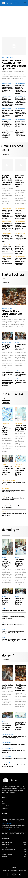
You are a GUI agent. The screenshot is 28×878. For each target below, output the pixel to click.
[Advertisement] (14, 20)
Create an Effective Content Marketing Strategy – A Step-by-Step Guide (13, 632)
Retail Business (18, 423)
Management (5, 464)
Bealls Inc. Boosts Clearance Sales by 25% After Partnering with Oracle (20, 124)
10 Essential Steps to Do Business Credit (14, 758)
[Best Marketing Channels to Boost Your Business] (20, 591)
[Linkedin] (12, 874)
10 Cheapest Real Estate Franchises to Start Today (20, 347)
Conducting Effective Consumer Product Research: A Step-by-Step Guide (14, 640)
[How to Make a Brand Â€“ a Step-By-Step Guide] (7, 336)
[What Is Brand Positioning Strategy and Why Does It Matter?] (20, 547)
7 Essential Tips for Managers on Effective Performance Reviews (7, 470)
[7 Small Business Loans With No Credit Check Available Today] (20, 673)
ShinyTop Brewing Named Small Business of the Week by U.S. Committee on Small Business (20, 89)
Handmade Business (7, 308)
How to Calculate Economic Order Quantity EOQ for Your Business (20, 428)
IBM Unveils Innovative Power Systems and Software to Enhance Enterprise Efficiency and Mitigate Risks (7, 101)
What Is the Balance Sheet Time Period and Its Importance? (13, 766)
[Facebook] (8, 874)
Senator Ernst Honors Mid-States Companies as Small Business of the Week (20, 113)
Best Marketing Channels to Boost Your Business (20, 601)
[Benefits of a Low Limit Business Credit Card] (7, 673)
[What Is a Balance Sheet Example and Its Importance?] (7, 715)
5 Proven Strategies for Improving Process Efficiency (6, 430)
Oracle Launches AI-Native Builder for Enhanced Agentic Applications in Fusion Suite (20, 261)
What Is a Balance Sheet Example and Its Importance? (7, 726)
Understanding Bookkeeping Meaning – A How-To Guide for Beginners (14, 737)
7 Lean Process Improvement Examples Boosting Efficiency (20, 472)
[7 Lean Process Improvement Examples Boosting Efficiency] (20, 458)
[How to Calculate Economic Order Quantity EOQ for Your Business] (20, 414)
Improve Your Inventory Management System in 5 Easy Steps (14, 514)
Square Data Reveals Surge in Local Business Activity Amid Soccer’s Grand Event (7, 134)
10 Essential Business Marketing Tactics (6, 601)
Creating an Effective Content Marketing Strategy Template (13, 617)
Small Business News (7, 57)
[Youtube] (19, 874)
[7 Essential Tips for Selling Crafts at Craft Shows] (14, 296)
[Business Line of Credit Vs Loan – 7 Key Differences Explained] (20, 715)
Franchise (17, 342)
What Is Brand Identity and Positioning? (13, 610)
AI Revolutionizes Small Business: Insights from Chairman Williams (20, 133)
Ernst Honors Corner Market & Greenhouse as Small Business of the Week (7, 113)
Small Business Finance (5, 720)
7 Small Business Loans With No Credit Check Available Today (20, 688)
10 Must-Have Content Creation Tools (13, 625)
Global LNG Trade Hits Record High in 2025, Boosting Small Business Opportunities (14, 64)
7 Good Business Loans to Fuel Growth (13, 744)
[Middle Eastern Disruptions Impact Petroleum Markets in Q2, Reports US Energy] (20, 165)
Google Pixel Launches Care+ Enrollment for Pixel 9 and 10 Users (7, 124)
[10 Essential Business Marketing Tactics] (7, 591)
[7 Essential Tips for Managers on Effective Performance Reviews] (7, 458)
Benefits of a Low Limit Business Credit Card (7, 687)
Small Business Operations (5, 424)
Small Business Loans (7, 683)
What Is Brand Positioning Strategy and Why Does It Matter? (19, 563)
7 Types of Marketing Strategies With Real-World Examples (7, 563)
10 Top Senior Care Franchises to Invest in (20, 382)
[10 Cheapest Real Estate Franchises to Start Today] (20, 336)
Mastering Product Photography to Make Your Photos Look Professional (7, 383)
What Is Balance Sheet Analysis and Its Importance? (13, 751)
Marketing (4, 557)
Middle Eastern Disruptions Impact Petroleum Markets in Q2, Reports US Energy (7, 88)
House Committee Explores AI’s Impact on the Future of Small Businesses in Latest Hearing (20, 101)
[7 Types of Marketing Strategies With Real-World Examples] (7, 547)
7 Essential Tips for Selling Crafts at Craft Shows (12, 314)
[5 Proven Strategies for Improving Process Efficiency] (7, 414)
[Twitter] (15, 874)
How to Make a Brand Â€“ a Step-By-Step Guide (6, 347)
